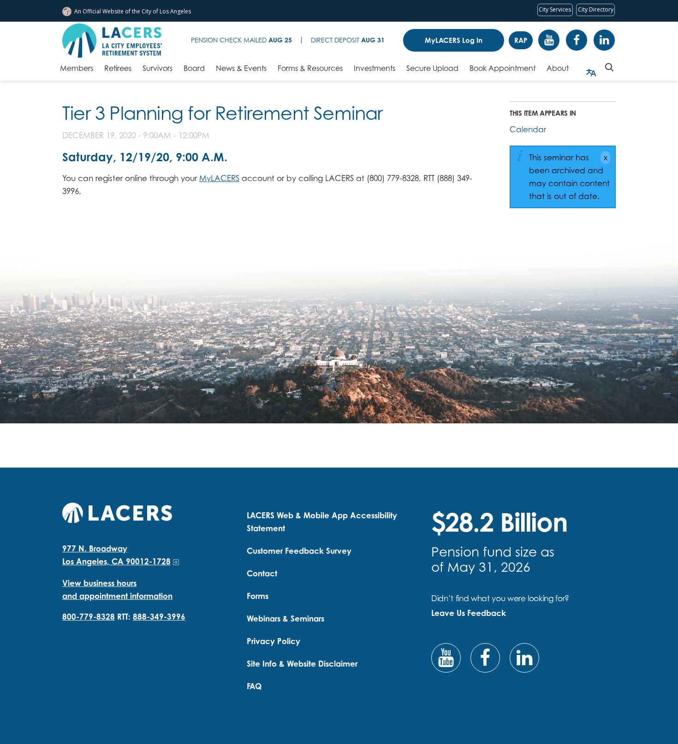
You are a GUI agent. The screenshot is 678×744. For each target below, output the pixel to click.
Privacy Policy (273, 641)
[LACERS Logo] (112, 40)
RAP (520, 40)
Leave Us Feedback (468, 613)
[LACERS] (117, 512)
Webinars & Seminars (285, 618)
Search (609, 67)
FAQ (254, 686)
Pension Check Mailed (241, 40)
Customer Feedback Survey (299, 551)
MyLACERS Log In (453, 40)
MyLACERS (219, 178)
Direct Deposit (348, 40)
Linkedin (604, 40)
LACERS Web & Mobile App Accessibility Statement (322, 521)
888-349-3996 (159, 616)
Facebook (576, 40)
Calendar (528, 129)
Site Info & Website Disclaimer (302, 663)
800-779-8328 (88, 616)
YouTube (548, 40)
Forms (257, 596)
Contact (262, 573)
